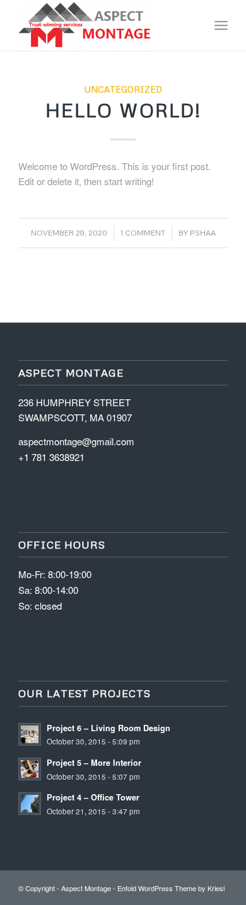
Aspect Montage (86, 888)
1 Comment (142, 232)
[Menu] (221, 25)
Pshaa (203, 232)
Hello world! (123, 110)
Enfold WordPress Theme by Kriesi (171, 888)
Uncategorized (123, 89)
